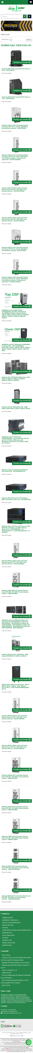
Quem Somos (6, 985)
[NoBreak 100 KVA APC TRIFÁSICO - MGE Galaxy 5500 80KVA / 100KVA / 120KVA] (16, 648)
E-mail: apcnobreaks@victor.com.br (11, 1013)
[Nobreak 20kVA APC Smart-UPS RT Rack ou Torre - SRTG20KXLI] (16, 90)
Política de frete (6, 972)
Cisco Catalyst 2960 (8, 935)
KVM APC (5, 937)
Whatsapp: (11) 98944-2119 (9, 1011)
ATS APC (5, 927)
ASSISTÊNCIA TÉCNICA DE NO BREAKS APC (16, 930)
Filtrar (28, 39)
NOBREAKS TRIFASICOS (10, 920)
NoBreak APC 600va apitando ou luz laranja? (15, 962)
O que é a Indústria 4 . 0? (9, 970)
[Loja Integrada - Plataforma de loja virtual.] (16, 1035)
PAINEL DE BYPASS (8, 943)
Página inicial (5, 34)
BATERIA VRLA (7, 945)
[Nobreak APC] (16, 8)
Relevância (5, 39)
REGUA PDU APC (8, 925)
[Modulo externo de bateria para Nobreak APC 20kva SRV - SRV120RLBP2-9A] (16, 463)
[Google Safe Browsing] (17, 1026)
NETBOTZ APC (7, 940)
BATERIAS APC (7, 932)
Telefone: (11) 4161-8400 (9, 1009)
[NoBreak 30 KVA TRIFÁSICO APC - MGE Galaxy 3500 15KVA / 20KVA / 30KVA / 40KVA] (16, 400)
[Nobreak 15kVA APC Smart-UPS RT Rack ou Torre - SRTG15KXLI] (16, 62)
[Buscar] (25, 16)
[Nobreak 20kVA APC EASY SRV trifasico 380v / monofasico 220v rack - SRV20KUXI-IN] (16, 491)
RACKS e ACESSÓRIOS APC (11, 922)
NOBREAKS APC (7, 917)
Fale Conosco (6, 955)
